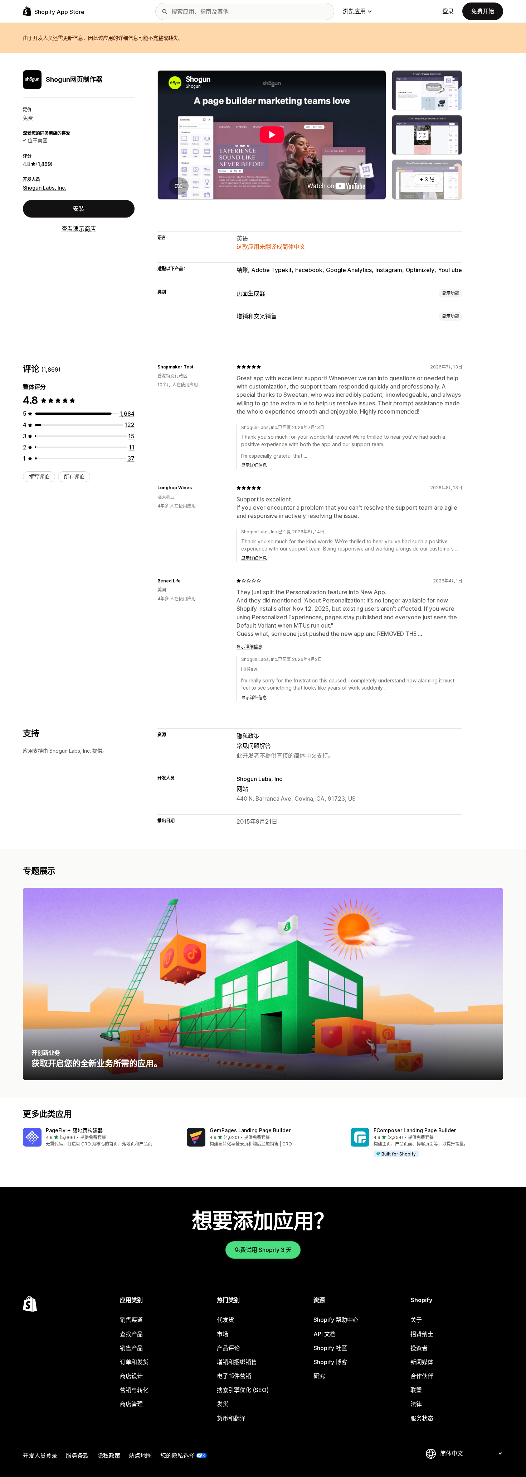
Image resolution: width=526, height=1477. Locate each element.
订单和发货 (134, 1362)
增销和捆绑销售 (237, 1362)
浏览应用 (354, 11)
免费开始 (482, 11)
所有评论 (74, 476)
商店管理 (131, 1403)
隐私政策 (248, 735)
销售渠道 (131, 1319)
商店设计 (131, 1376)
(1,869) (44, 164)
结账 (242, 269)
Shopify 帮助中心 (336, 1319)
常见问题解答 (254, 745)
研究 (319, 1376)
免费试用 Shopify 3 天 (263, 1249)
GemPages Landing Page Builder (250, 1130)
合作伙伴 (421, 1376)
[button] (99, 1138)
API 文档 (324, 1334)
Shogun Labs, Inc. (44, 188)
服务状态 (421, 1418)
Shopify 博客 (330, 1362)
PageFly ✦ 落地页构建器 (74, 1130)
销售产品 (131, 1348)
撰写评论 (39, 476)
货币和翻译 (231, 1418)
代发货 (225, 1319)
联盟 (416, 1389)
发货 (222, 1403)
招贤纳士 (421, 1334)
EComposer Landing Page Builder (415, 1130)
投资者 (419, 1348)
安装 (78, 208)
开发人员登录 (40, 1455)
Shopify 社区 (330, 1348)
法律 (416, 1403)
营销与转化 (134, 1389)
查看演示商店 (79, 228)
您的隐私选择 (177, 1455)
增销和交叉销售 (257, 316)
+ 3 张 (427, 179)
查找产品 (131, 1334)
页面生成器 (251, 293)
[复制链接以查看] (197, 367)
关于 (416, 1319)
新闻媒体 (421, 1362)
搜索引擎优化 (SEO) (243, 1389)
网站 (242, 788)
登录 (448, 11)
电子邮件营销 (234, 1376)
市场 (222, 1334)
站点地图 (140, 1455)
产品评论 (228, 1348)
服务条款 (77, 1455)
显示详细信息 (254, 465)
